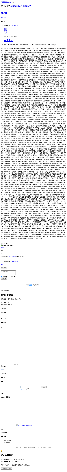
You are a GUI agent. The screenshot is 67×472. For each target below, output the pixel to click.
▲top (2, 264)
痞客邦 (11, 256)
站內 (28, 389)
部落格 (6, 31)
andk (4, 12)
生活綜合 (15, 25)
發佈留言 (3, 278)
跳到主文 (3, 17)
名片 (5, 33)
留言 (14, 256)
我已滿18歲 (4, 468)
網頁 (23, 389)
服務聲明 (50, 447)
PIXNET (20, 447)
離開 (10, 468)
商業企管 (8, 40)
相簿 (5, 29)
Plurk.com (16, 364)
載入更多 (3, 268)
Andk (2, 247)
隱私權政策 (43, 447)
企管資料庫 (15, 261)
